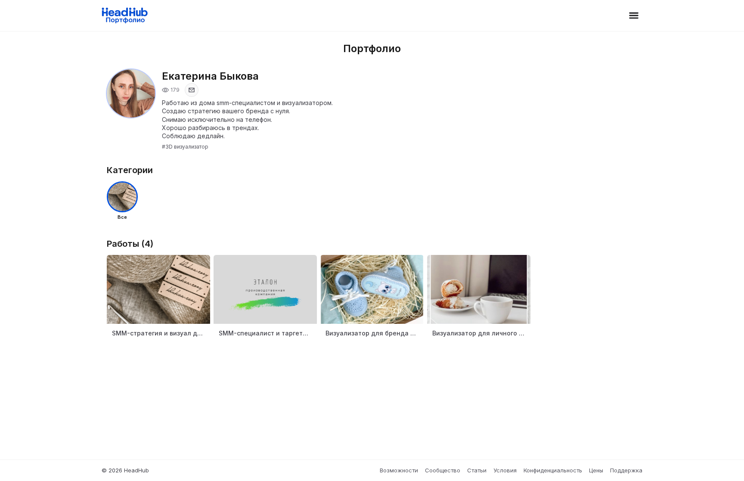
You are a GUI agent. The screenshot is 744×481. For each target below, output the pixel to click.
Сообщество (442, 470)
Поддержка (626, 470)
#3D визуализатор (185, 146)
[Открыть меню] (633, 15)
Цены (596, 470)
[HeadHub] (124, 15)
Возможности (399, 470)
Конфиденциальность (553, 470)
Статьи (477, 470)
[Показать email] (191, 90)
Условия (505, 470)
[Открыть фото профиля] (131, 93)
